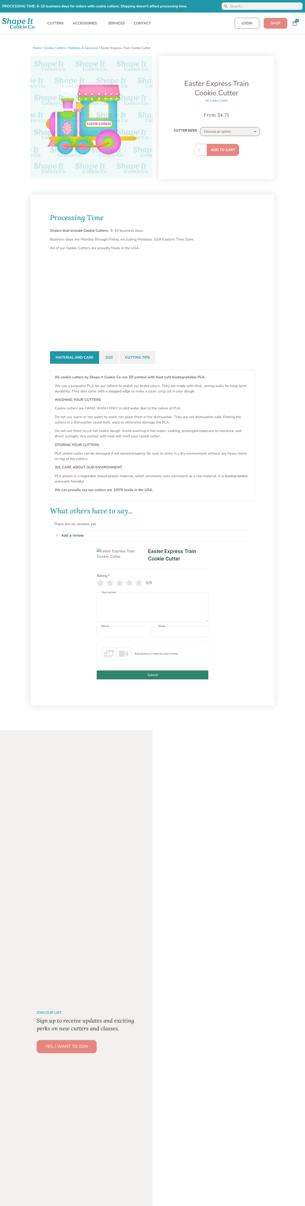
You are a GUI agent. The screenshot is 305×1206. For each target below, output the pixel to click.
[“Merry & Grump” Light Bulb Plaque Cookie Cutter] (69, 294)
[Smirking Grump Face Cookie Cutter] (194, 294)
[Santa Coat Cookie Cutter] (111, 294)
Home (37, 48)
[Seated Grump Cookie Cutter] (152, 294)
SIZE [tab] (109, 357)
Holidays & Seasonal (83, 48)
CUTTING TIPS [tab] (137, 357)
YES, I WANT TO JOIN (67, 1046)
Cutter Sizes (185, 130)
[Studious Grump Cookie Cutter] (236, 294)
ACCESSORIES (85, 23)
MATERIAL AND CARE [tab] (75, 357)
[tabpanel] (152, 435)
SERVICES (116, 23)
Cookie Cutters (54, 48)
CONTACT (142, 23)
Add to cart (223, 149)
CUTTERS (55, 23)
